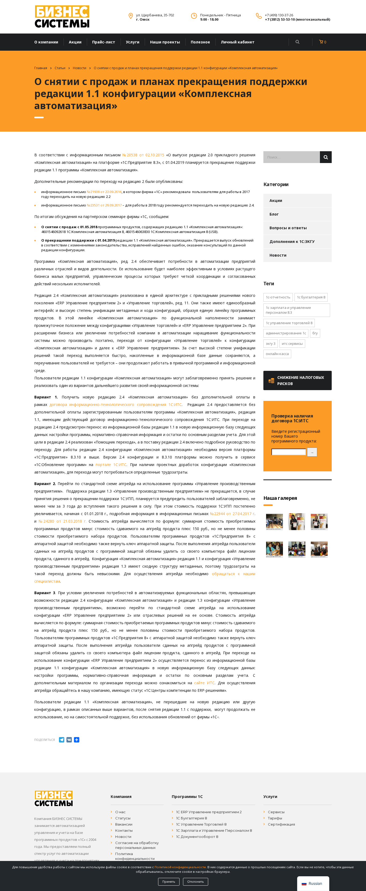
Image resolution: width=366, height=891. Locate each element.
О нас (120, 812)
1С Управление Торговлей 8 (201, 824)
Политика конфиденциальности (135, 856)
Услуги (132, 42)
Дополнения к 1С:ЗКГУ (292, 241)
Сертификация (281, 824)
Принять (168, 881)
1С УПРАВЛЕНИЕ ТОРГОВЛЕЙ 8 (289, 322)
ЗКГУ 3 (270, 343)
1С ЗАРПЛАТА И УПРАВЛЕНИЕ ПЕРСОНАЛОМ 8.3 (288, 310)
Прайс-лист (103, 42)
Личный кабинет (238, 42)
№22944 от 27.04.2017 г (232, 513)
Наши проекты (165, 42)
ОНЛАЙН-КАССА (277, 353)
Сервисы (276, 812)
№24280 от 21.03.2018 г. (63, 521)
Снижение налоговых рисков (300, 380)
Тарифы (275, 818)
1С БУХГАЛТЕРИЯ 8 (311, 297)
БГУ (315, 333)
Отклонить (195, 881)
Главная (40, 68)
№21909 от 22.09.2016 (104, 191)
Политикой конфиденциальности (180, 867)
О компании (46, 42)
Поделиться (44, 740)
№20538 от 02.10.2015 (143, 154)
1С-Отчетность (278, 297)
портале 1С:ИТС (111, 464)
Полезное (200, 42)
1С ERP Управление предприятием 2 (209, 812)
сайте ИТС (204, 682)
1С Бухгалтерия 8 (191, 818)
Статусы (122, 818)
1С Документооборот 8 (197, 836)
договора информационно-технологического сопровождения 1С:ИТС (116, 404)
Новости (278, 255)
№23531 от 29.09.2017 (104, 205)
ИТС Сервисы (292, 343)
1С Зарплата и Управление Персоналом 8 (214, 830)
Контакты (124, 830)
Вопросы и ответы (288, 227)
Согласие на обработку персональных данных (137, 845)
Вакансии (123, 824)
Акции (75, 42)
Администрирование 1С (286, 333)
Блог (274, 214)
